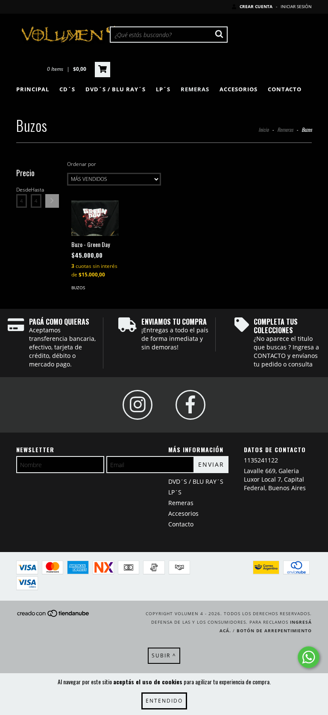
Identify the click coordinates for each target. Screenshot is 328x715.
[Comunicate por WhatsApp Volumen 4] (308, 657)
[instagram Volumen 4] (137, 405)
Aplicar (52, 201)
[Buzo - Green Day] (95, 218)
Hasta (36, 189)
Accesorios (239, 89)
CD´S (67, 89)
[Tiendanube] (53, 616)
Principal (32, 89)
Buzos (78, 288)
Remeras (195, 89)
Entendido (164, 700)
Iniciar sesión (296, 6)
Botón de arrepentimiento (274, 631)
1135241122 (261, 460)
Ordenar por (81, 164)
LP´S (163, 89)
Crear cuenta (256, 6)
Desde (21, 189)
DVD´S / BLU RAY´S (115, 89)
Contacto (285, 89)
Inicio (263, 129)
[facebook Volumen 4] (190, 405)
